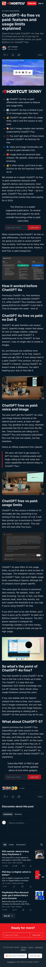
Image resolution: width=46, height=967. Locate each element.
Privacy (24, 947)
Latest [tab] (11, 844)
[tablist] (12, 814)
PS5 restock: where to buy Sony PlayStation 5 (15, 853)
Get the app (35, 956)
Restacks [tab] (18, 814)
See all (7, 916)
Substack (11, 962)
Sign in (41, 3)
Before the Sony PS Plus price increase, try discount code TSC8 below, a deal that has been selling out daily (16, 902)
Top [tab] (4, 844)
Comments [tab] (7, 814)
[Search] (41, 844)
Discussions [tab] (20, 844)
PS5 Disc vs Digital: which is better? (16, 873)
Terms (30, 947)
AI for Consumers (10, 11)
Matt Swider (13, 47)
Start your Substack (16, 956)
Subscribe (32, 3)
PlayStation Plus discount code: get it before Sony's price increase (15, 895)
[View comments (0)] (13, 54)
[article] (23, 858)
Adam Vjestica (18, 883)
